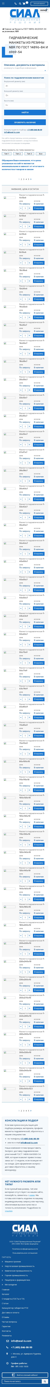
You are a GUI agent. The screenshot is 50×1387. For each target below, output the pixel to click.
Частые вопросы (9, 1322)
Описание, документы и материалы (24, 66)
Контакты (6, 1331)
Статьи (5, 1303)
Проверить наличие (25, 122)
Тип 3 (29, 153)
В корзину (38, 208)
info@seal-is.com (12, 132)
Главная (5, 1289)
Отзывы (5, 1317)
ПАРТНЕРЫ (6, 1257)
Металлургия (11, 1284)
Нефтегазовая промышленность (20, 1266)
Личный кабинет (39, 3)
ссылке (8, 1211)
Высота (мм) (9, 101)
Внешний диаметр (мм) (13, 91)
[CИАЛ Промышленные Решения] (25, 16)
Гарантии (6, 1326)
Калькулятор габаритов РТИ (15, 1308)
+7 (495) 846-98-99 (34, 130)
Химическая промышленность (18, 1271)
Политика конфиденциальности (25, 1249)
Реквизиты (7, 1335)
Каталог (5, 1294)
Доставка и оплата (10, 1312)
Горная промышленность (16, 1275)
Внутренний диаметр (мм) (14, 81)
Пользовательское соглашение (25, 1253)
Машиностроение (13, 1261)
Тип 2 (18, 153)
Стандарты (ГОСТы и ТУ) (13, 1299)
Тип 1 (6, 153)
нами (32, 1195)
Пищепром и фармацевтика (17, 1280)
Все (40, 153)
